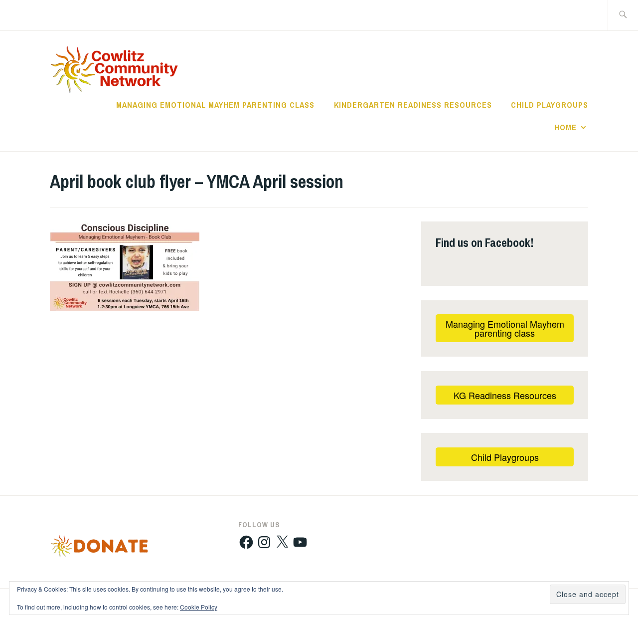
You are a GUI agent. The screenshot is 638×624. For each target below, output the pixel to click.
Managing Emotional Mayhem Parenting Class (215, 104)
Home (565, 127)
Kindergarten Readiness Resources (413, 104)
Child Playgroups (549, 104)
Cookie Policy (198, 607)
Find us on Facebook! (485, 242)
